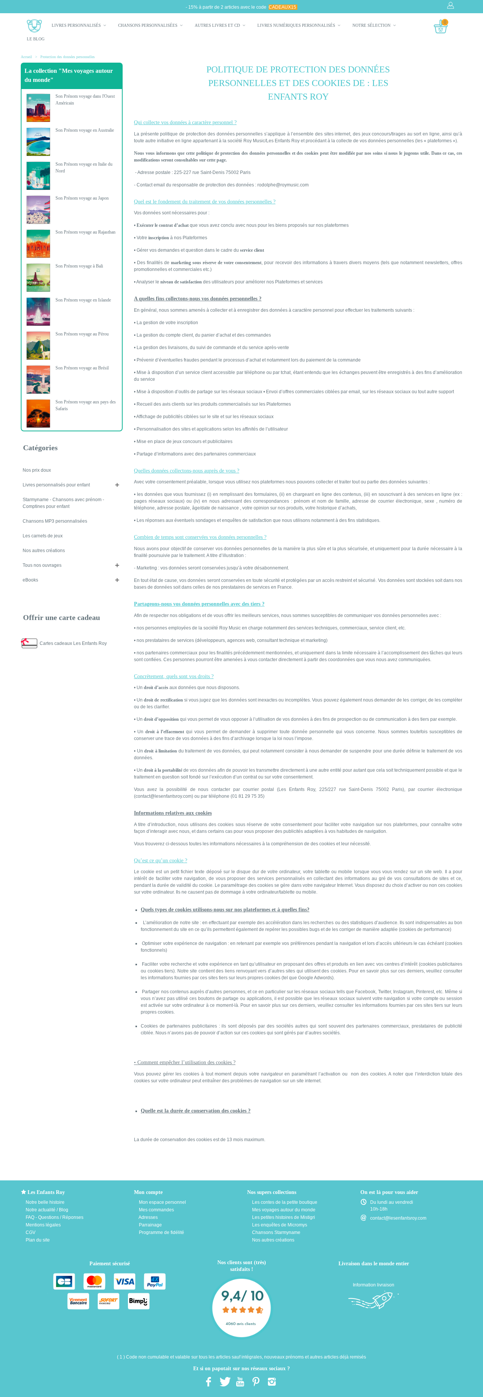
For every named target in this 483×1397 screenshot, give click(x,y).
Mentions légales (43, 1225)
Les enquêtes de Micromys (279, 1225)
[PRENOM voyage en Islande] (38, 312)
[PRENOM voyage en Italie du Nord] (38, 176)
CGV (30, 1232)
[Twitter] (224, 1381)
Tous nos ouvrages (42, 565)
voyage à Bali (79, 266)
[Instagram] (271, 1381)
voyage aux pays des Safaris (85, 405)
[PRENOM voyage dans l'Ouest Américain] (38, 108)
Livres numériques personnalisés (296, 25)
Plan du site (37, 1240)
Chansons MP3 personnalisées (55, 521)
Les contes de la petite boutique (284, 1202)
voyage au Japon (82, 198)
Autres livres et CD (218, 25)
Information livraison (373, 1285)
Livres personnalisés (77, 25)
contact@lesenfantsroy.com (398, 1218)
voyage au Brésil (82, 368)
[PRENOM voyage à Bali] (38, 278)
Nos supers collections (271, 1192)
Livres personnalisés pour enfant (56, 485)
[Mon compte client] (451, 5)
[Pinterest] (255, 1381)
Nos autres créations (44, 550)
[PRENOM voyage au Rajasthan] (38, 244)
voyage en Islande (83, 300)
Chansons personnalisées (148, 25)
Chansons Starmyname (275, 1232)
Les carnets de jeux (43, 535)
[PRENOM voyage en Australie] (38, 142)
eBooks (30, 580)
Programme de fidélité (161, 1232)
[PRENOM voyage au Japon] (38, 210)
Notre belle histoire (45, 1202)
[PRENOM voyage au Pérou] (38, 346)
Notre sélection (372, 25)
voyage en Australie (84, 130)
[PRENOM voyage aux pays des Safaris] (38, 413)
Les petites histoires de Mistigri (283, 1217)
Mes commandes (156, 1209)
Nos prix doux (37, 470)
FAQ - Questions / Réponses (54, 1217)
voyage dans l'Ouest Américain (85, 100)
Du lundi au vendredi (391, 1202)
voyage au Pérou (82, 334)
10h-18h (379, 1209)
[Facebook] (208, 1381)
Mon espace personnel (162, 1202)
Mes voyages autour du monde (283, 1209)
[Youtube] (240, 1381)
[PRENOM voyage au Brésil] (38, 380)
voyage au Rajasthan (85, 232)
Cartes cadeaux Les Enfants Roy (73, 643)
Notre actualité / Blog (46, 1209)
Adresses (148, 1217)
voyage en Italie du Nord (83, 168)
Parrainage (150, 1225)
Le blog (36, 39)
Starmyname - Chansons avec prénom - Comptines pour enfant (63, 503)
